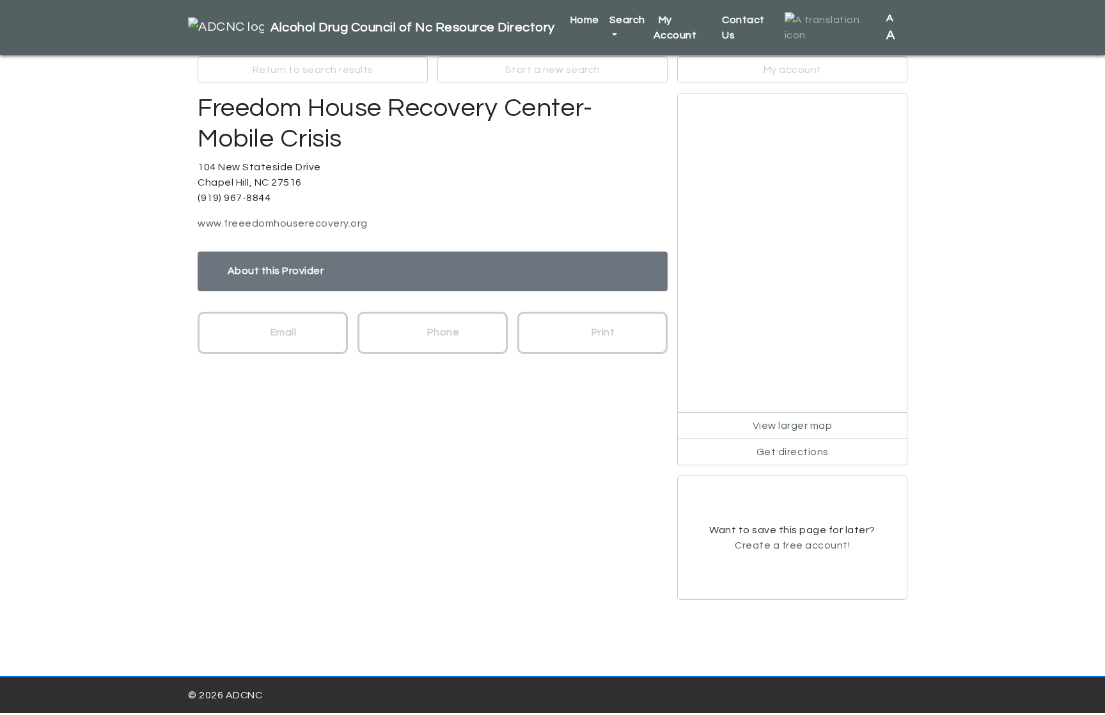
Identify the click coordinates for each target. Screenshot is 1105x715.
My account (793, 70)
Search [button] (627, 20)
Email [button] (282, 332)
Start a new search (552, 70)
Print (602, 332)
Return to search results (313, 70)
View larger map (793, 426)
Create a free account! (792, 545)
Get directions (792, 452)
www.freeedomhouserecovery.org (283, 223)
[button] (830, 27)
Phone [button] (442, 332)
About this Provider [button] (276, 271)
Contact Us (743, 27)
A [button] (891, 27)
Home (584, 20)
